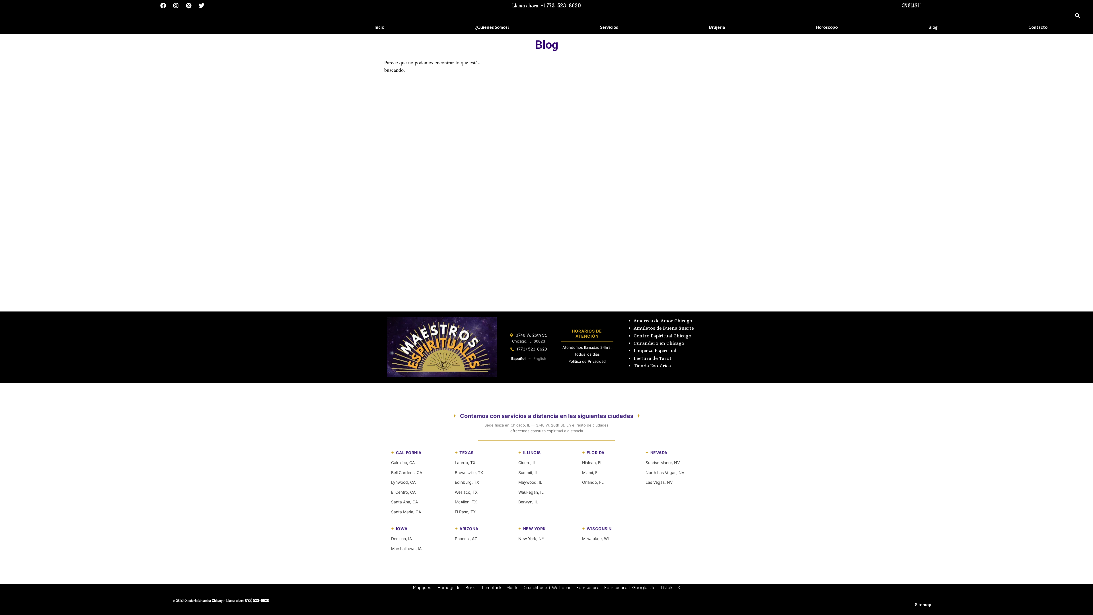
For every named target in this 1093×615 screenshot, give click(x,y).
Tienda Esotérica (653, 365)
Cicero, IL (527, 462)
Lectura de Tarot (652, 358)
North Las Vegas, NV (665, 472)
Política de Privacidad (587, 361)
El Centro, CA (403, 492)
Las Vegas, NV (659, 482)
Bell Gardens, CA (406, 472)
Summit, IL (528, 472)
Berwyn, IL (528, 501)
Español (518, 358)
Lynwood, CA (403, 482)
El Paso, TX (465, 511)
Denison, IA (401, 538)
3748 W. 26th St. (531, 335)
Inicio (378, 27)
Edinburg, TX (467, 482)
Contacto (1037, 27)
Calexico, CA (403, 462)
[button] (1077, 15)
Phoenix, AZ (466, 538)
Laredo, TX (465, 462)
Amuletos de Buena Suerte (664, 328)
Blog (933, 27)
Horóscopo (827, 27)
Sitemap (923, 604)
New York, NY (531, 538)
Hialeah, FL (592, 462)
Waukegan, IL (531, 492)
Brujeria (717, 27)
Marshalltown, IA (406, 548)
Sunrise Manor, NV (663, 462)
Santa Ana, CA (404, 501)
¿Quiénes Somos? (492, 27)
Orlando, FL (593, 482)
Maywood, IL (530, 482)
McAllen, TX (466, 501)
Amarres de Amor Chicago (663, 320)
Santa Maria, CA (406, 511)
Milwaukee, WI (595, 538)
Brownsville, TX (469, 472)
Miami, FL (591, 472)
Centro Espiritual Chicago (662, 336)
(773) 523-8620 (532, 349)
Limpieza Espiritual (655, 350)
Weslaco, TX (466, 492)
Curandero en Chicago (659, 343)
